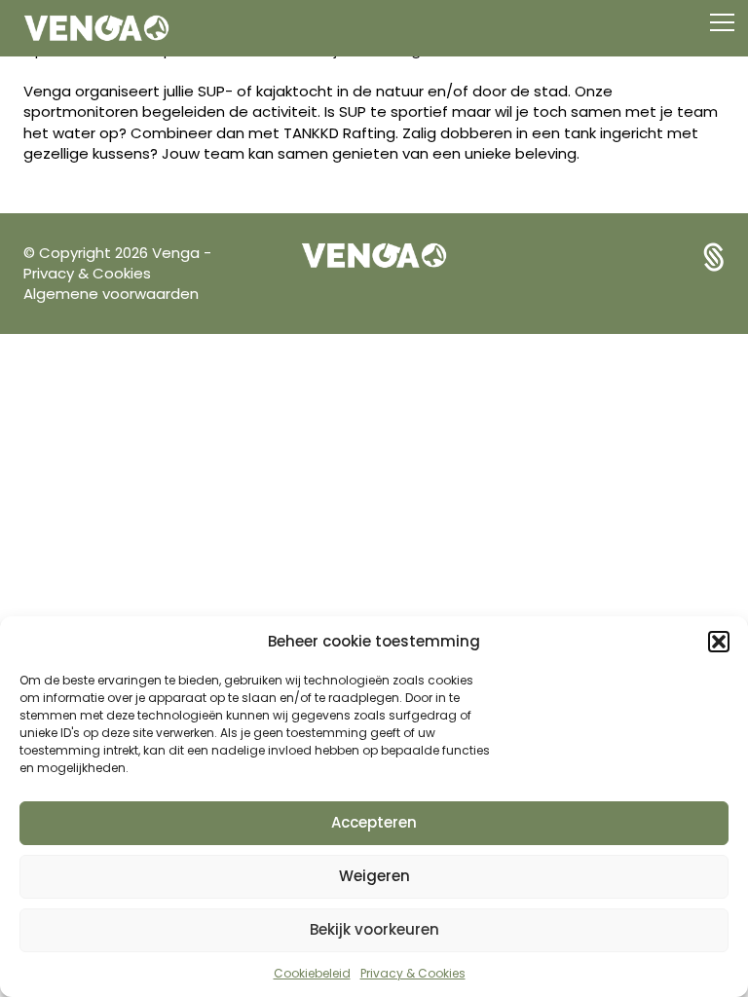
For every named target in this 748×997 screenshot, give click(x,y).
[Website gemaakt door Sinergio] (714, 255)
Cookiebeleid (312, 973)
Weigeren (374, 876)
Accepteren (374, 822)
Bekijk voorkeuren (374, 929)
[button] (719, 641)
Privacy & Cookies (413, 973)
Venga (178, 252)
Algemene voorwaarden (111, 293)
